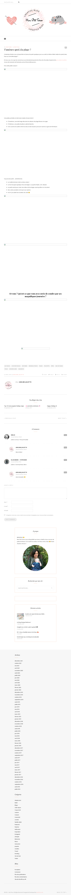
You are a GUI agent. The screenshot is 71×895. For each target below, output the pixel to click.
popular (17, 846)
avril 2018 (17, 738)
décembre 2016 (19, 777)
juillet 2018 (17, 731)
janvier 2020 (18, 690)
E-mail (6, 506)
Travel (16, 851)
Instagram (17, 834)
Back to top (61, 892)
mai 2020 (17, 680)
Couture (9, 47)
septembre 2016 (19, 784)
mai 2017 (17, 765)
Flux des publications (20, 874)
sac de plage (59, 366)
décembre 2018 (19, 721)
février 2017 (18, 772)
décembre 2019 (19, 692)
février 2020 (18, 687)
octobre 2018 (18, 726)
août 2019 (17, 702)
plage (40, 366)
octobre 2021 (18, 663)
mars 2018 (17, 741)
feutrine (17, 827)
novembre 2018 (19, 724)
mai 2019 (17, 709)
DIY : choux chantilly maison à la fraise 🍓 (28, 632)
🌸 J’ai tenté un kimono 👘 (33, 406)
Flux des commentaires (21, 877)
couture (17, 812)
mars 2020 (17, 685)
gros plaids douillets (61, 60)
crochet (17, 819)
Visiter (16, 858)
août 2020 (17, 673)
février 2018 (18, 743)
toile (6, 369)
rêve (52, 366)
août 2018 (17, 728)
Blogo (16, 805)
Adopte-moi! (18, 800)
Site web (6, 510)
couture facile (16, 366)
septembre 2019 (19, 699)
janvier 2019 (18, 719)
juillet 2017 (17, 760)
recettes (17, 849)
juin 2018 (17, 733)
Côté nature (18, 807)
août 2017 (17, 757)
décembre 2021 (19, 661)
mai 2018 (17, 736)
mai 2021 (17, 665)
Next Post (62, 418)
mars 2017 (17, 770)
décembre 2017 (19, 748)
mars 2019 (17, 714)
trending (17, 853)
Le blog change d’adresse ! (24, 622)
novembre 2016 (19, 779)
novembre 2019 (19, 695)
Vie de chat (18, 856)
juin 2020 (17, 678)
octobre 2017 (18, 753)
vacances (21, 369)
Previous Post (10, 418)
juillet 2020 (17, 675)
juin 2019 (17, 707)
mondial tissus (33, 366)
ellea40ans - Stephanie (19, 460)
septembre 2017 (19, 755)
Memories (17, 839)
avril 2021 (17, 668)
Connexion (17, 872)
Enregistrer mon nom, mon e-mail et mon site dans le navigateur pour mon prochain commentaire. (29, 515)
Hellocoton (17, 829)
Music (16, 841)
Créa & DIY (17, 817)
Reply (65, 435)
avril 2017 (17, 767)
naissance (17, 844)
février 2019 (18, 716)
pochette (46, 366)
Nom (5, 502)
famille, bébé (18, 822)
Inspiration (17, 832)
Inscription (17, 869)
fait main (24, 366)
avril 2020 (17, 682)
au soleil (7, 366)
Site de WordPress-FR (20, 879)
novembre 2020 (19, 670)
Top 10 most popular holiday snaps (14, 406)
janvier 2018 (18, 745)
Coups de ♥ (18, 810)
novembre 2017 (19, 750)
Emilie (13, 435)
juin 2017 (17, 762)
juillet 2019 (17, 704)
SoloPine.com (39, 892)
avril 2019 (17, 711)
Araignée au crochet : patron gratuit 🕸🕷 (27, 627)
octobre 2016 (18, 782)
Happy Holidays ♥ (52, 406)
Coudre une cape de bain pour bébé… (35, 614)
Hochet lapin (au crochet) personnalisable (28, 637)
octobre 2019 (18, 697)
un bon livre (13, 369)
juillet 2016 (17, 789)
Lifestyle (16, 47)
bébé (16, 803)
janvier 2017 (18, 774)
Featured (17, 824)
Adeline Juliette (18, 374)
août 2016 (17, 787)
